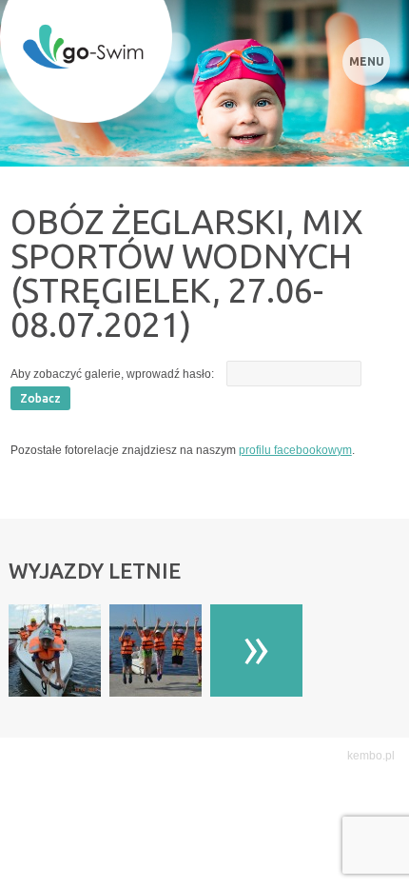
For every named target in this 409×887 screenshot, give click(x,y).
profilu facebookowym (295, 450)
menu (366, 61)
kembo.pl (371, 755)
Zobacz (40, 398)
